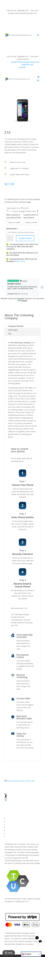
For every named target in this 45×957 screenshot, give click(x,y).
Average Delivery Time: (28, 211)
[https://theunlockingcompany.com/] (18, 35)
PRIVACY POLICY (12, 827)
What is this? (19, 261)
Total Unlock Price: (14, 208)
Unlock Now (25, 238)
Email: (22, 62)
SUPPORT (20, 19)
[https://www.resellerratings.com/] (19, 781)
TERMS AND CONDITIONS (16, 824)
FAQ (9, 334)
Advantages (13, 330)
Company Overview (15, 326)
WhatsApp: (22, 65)
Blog (8, 833)
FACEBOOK (10, 818)
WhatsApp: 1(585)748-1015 (22, 25)
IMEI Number (11, 228)
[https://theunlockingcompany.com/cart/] (38, 77)
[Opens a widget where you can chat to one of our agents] (8, 953)
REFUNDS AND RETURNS (16, 830)
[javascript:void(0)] (22, 110)
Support (9, 836)
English (28, 954)
